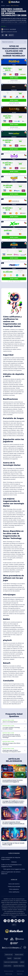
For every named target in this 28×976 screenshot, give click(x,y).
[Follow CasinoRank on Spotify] (19, 935)
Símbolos (13, 876)
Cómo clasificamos (13, 906)
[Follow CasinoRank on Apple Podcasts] (22, 935)
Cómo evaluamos (14, 904)
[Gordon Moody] (14, 958)
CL (13, 939)
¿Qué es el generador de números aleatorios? (10, 887)
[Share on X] (2, 35)
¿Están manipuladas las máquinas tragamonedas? (10, 873)
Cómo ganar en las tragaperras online (13, 884)
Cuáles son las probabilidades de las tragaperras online (11, 880)
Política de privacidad (14, 901)
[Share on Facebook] (6, 35)
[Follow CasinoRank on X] (11, 935)
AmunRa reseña (14, 127)
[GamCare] (19, 953)
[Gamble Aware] (12, 962)
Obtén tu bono (14, 77)
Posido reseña (14, 80)
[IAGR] (6, 953)
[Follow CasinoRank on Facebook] (4, 935)
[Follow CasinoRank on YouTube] (15, 935)
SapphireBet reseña (14, 102)
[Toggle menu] (2, 1)
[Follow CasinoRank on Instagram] (8, 935)
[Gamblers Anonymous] (11, 953)
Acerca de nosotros (13, 898)
